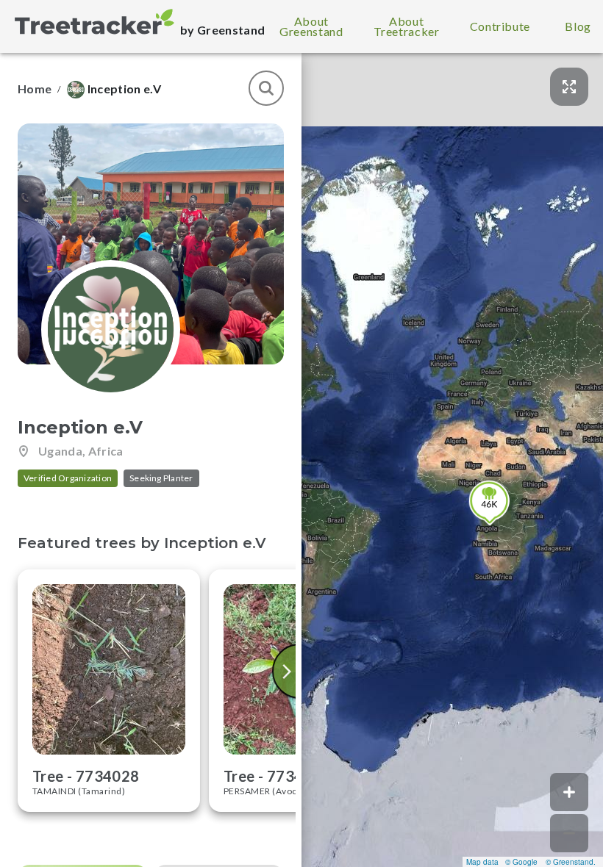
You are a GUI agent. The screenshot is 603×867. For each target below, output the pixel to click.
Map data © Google (502, 862)
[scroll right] (288, 671)
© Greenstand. (571, 862)
